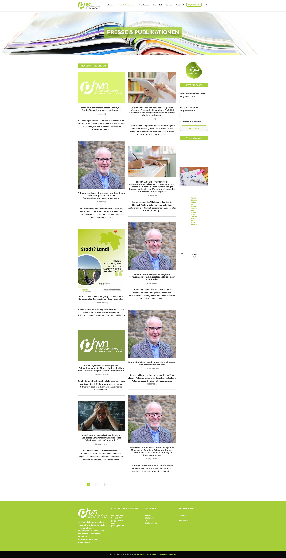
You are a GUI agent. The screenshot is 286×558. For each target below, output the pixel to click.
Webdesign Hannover (168, 554)
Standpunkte (144, 5)
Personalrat (157, 5)
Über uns (110, 5)
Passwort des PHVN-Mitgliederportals (189, 109)
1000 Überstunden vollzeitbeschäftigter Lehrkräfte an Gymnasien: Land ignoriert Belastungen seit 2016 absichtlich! (101, 437)
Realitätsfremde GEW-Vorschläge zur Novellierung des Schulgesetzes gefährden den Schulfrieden (152, 277)
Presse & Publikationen (126, 5)
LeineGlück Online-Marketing (148, 554)
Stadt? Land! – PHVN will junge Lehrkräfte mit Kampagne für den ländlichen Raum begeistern (101, 297)
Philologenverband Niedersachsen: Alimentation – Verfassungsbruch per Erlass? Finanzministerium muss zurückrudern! (101, 195)
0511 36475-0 (150, 518)
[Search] (207, 4)
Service (169, 5)
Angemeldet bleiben (191, 122)
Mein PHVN (180, 5)
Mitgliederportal (194, 5)
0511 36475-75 (151, 523)
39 (106, 484)
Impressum (183, 515)
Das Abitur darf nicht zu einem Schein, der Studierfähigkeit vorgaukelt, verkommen (101, 109)
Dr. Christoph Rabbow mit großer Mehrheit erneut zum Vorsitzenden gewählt (152, 363)
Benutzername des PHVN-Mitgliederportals (192, 95)
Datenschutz (183, 520)
